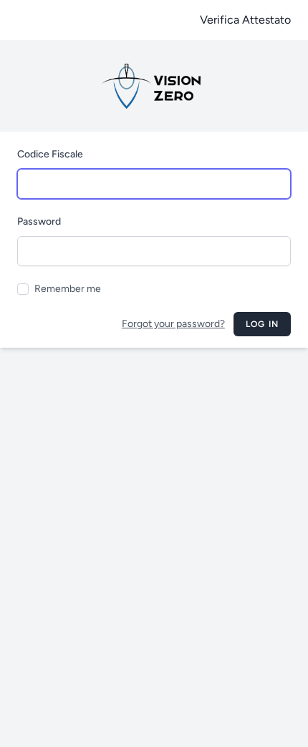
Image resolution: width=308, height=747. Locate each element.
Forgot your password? (173, 324)
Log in (262, 324)
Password (39, 221)
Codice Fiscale (50, 154)
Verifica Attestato (245, 19)
